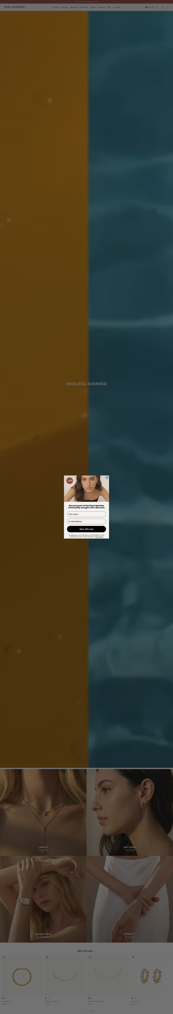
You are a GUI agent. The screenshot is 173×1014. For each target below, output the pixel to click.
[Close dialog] (107, 477)
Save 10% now (86, 529)
